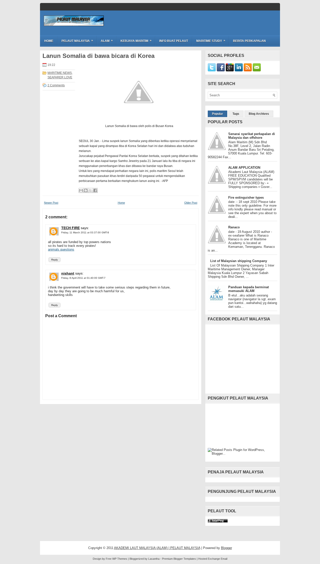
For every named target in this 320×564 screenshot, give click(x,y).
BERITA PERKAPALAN (249, 41)
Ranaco (234, 227)
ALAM (107, 41)
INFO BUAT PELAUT (173, 41)
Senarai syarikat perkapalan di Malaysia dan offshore (251, 136)
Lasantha (154, 558)
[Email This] (81, 190)
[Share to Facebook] (95, 190)
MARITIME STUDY (210, 41)
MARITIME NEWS (60, 73)
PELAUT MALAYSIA (77, 41)
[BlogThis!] (85, 190)
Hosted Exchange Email (212, 558)
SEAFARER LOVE (60, 77)
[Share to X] (90, 190)
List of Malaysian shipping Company (238, 261)
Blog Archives (259, 114)
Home (48, 41)
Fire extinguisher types (246, 197)
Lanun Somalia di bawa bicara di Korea (98, 56)
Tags (235, 114)
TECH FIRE (70, 228)
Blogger (226, 548)
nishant (67, 273)
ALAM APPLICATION (244, 167)
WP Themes (119, 558)
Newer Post (51, 202)
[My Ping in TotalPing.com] (218, 521)
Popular (217, 114)
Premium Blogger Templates (179, 558)
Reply (54, 259)
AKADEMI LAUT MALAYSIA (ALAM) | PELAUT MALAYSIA (157, 548)
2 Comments (56, 85)
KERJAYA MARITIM (136, 41)
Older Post (190, 202)
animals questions (61, 249)
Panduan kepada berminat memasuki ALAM (248, 289)
